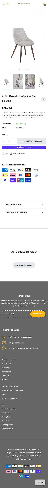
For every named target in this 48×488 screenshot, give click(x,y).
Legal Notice (6, 413)
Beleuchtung (6, 368)
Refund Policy (6, 421)
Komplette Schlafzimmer (10, 386)
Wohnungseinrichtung (9, 360)
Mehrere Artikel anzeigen (24, 265)
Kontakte (5, 380)
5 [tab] (28, 69)
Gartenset (5, 376)
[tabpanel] (24, 40)
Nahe (4, 405)
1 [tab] (19, 69)
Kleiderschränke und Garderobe (12, 390)
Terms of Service (7, 429)
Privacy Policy (6, 417)
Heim (3, 356)
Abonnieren (38, 314)
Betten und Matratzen (9, 398)
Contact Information (9, 409)
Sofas (4, 394)
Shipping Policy (7, 425)
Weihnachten (6, 372)
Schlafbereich (6, 364)
